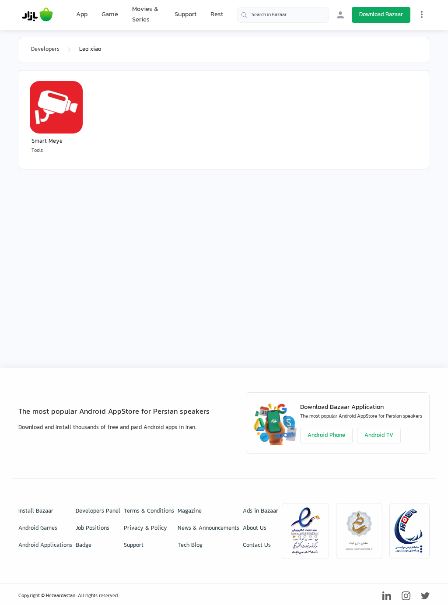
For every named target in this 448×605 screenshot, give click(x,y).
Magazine (190, 511)
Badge (83, 545)
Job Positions (92, 528)
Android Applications (45, 545)
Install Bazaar (35, 511)
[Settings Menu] (422, 14)
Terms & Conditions (149, 511)
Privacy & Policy (145, 528)
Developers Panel (98, 511)
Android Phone (326, 435)
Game (110, 15)
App (82, 15)
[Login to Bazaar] (340, 15)
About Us (254, 528)
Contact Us (257, 545)
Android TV (378, 435)
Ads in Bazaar (260, 511)
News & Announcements (208, 528)
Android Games (37, 528)
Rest (216, 15)
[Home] (37, 15)
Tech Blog (190, 545)
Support (185, 14)
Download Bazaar (381, 15)
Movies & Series (145, 14)
